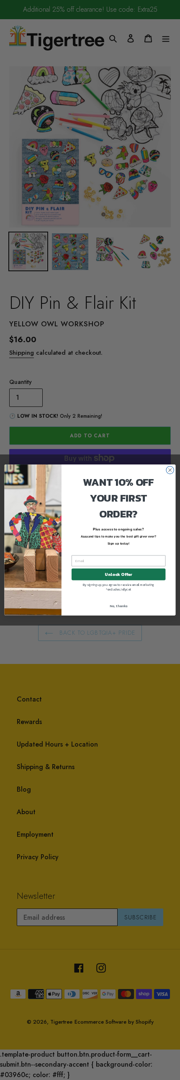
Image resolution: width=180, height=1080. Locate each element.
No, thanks (118, 606)
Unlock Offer (118, 574)
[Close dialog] (170, 470)
